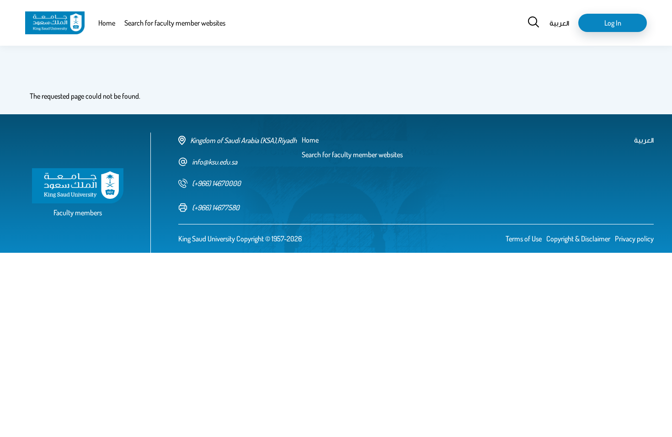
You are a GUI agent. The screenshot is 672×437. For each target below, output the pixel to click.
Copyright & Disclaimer (578, 238)
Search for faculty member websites (174, 22)
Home (106, 22)
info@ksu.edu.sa (214, 161)
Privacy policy (634, 238)
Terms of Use (524, 238)
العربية (559, 22)
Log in (612, 22)
